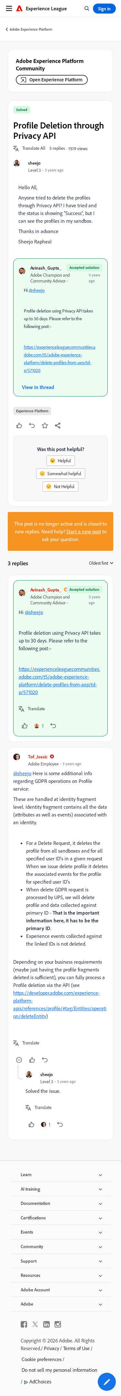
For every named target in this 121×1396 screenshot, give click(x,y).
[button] (33, 148)
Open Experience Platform (56, 80)
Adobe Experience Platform (31, 29)
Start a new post (83, 531)
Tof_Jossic (37, 756)
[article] (60, 658)
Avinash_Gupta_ (45, 268)
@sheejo (37, 290)
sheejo (34, 163)
